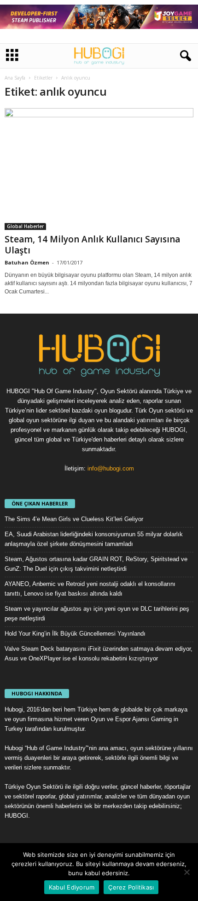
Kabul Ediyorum (72, 887)
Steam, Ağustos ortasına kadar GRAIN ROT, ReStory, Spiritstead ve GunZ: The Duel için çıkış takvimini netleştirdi (96, 564)
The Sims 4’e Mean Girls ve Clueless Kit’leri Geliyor (74, 519)
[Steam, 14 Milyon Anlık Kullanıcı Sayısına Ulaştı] (99, 169)
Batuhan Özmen (27, 262)
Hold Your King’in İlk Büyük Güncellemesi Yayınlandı (75, 633)
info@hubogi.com (110, 468)
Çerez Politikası (131, 887)
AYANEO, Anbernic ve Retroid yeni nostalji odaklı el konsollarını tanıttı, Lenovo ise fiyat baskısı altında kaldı (90, 588)
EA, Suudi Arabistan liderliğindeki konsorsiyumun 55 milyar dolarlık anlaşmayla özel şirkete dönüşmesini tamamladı (94, 539)
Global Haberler (25, 226)
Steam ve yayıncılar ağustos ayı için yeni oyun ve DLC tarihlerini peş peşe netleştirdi (97, 613)
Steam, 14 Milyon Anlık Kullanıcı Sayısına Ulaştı (92, 244)
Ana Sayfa (15, 78)
